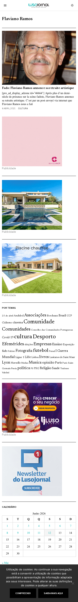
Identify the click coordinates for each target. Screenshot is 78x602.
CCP (69, 316)
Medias (24, 363)
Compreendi (23, 593)
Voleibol (5, 373)
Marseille (16, 363)
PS (32, 369)
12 (49, 533)
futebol (40, 350)
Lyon (6, 363)
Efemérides (13, 344)
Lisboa (35, 357)
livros (44, 357)
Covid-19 (8, 337)
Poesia (14, 369)
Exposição (68, 344)
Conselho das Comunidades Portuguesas (52, 330)
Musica (35, 363)
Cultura (23, 108)
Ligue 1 (19, 357)
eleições (29, 344)
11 (39, 533)
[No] (73, 583)
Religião (45, 368)
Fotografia (24, 351)
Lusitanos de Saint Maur (62, 357)
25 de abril (7, 316)
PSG (36, 368)
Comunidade (39, 322)
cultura (23, 337)
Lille (28, 357)
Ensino (57, 344)
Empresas (42, 344)
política (23, 368)
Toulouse (64, 368)
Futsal (52, 351)
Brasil (62, 315)
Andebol (19, 315)
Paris (58, 362)
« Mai (5, 563)
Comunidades (16, 329)
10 (28, 533)
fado (4, 351)
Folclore (11, 351)
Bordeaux (52, 315)
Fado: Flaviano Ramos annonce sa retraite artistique (38, 88)
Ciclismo (7, 322)
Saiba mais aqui (53, 593)
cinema (18, 322)
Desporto (44, 337)
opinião (48, 363)
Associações (35, 315)
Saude (56, 368)
